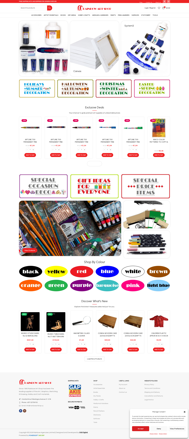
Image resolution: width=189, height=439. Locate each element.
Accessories (97, 384)
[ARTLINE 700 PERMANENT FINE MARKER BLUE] (107, 127)
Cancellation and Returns (153, 396)
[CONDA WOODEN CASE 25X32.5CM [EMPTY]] (133, 321)
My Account (123, 384)
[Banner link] (43, 48)
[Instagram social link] (24, 410)
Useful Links (124, 381)
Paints (95, 407)
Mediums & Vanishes (100, 403)
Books (95, 392)
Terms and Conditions (152, 388)
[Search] (49, 8)
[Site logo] (94, 8)
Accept (141, 429)
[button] (184, 412)
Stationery (97, 415)
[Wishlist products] (159, 8)
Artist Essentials (99, 388)
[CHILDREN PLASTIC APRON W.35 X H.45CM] (158, 321)
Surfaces (96, 418)
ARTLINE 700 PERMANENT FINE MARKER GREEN (133, 142)
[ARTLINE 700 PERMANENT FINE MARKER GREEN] (133, 127)
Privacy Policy (154, 433)
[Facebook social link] (20, 410)
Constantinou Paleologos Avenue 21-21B (36, 399)
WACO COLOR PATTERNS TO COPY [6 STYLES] (159, 142)
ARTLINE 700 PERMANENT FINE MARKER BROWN (81, 142)
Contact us (123, 392)
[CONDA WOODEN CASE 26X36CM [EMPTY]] (107, 321)
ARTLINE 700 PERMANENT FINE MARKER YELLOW (30, 142)
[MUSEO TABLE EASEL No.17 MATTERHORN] (55, 322)
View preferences (177, 429)
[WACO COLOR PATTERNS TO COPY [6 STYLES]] (158, 127)
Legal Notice (149, 400)
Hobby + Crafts (98, 400)
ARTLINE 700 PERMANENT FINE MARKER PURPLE (56, 142)
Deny (159, 429)
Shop (95, 381)
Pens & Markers (98, 411)
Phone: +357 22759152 (30, 402)
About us (122, 388)
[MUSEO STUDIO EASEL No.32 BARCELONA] (30, 321)
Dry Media (97, 396)
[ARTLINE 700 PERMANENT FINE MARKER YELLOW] (30, 127)
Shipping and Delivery (152, 392)
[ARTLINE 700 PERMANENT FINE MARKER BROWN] (81, 127)
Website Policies (150, 381)
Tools (95, 422)
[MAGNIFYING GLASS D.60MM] (81, 321)
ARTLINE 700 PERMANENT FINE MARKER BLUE (107, 142)
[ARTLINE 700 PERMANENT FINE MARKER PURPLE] (55, 127)
